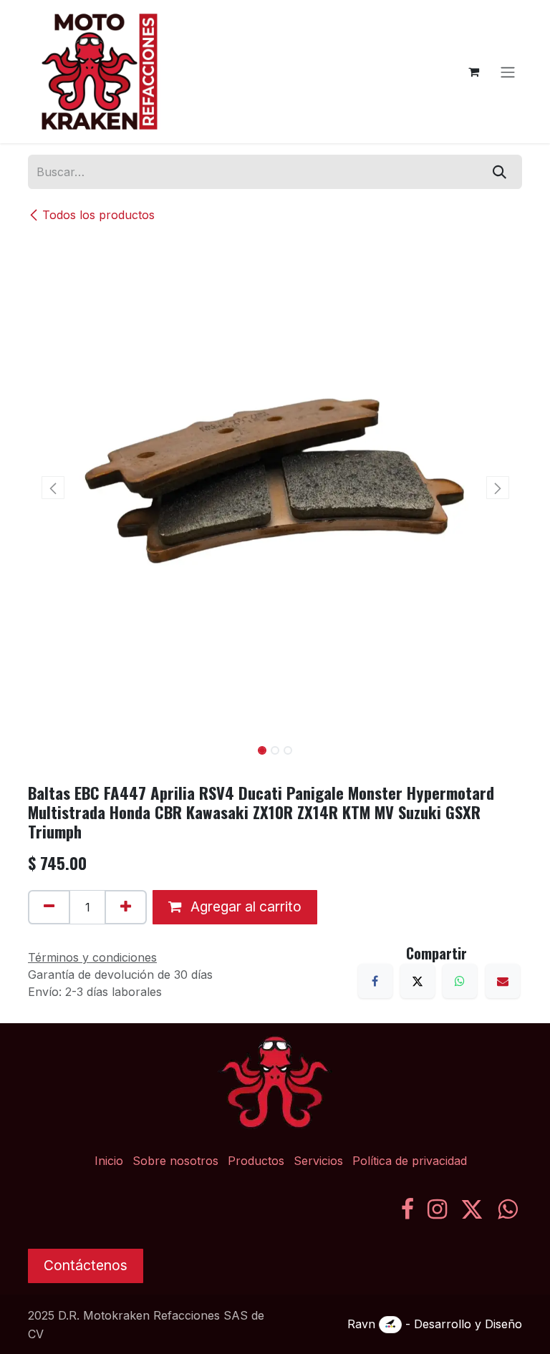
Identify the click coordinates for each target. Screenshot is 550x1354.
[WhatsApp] (460, 981)
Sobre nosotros (175, 1161)
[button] (52, 487)
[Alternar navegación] (507, 72)
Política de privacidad (409, 1161)
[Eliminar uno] (49, 907)
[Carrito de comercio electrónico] (473, 71)
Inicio (109, 1161)
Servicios (318, 1161)
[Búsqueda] (499, 172)
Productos (256, 1161)
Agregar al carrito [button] (244, 906)
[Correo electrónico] (503, 981)
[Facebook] (375, 981)
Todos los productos (98, 215)
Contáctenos (85, 1265)
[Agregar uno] (126, 907)
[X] (417, 981)
